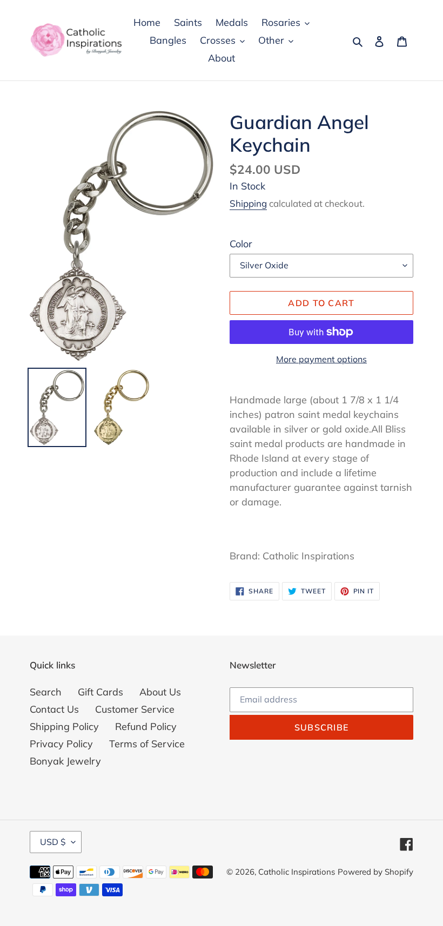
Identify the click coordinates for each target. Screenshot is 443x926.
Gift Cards (100, 692)
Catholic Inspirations (296, 872)
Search (46, 692)
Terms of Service (147, 744)
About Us (160, 692)
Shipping (248, 203)
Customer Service (134, 709)
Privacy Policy (61, 744)
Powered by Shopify (375, 872)
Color (241, 244)
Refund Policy (146, 726)
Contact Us (54, 709)
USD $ (53, 841)
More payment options (321, 359)
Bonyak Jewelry (65, 761)
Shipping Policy (64, 726)
